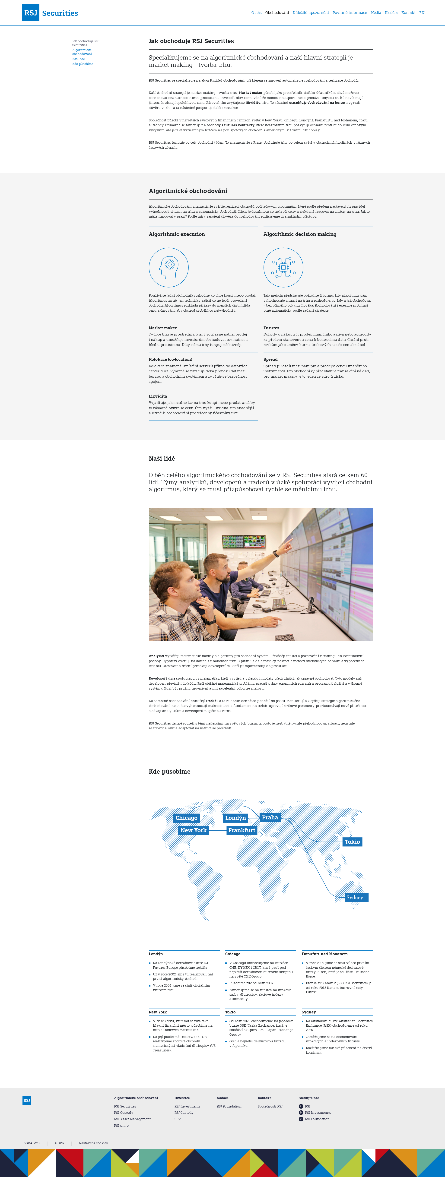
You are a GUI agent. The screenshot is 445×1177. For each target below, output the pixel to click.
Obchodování (277, 12)
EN (422, 12)
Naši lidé (78, 59)
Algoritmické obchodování (82, 52)
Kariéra (391, 12)
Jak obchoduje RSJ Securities (85, 43)
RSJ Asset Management (132, 1119)
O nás (256, 12)
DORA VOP (31, 1143)
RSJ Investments (187, 1106)
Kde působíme (82, 64)
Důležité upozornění (311, 12)
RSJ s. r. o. (121, 1126)
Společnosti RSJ (270, 1106)
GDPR (59, 1143)
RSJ (307, 1106)
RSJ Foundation (229, 1106)
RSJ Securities (125, 1106)
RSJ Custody (123, 1113)
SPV (178, 1119)
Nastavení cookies (93, 1143)
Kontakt (408, 12)
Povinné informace (350, 12)
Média (376, 12)
